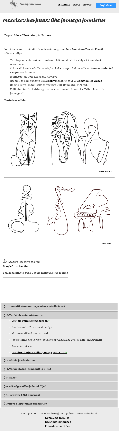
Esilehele (64, 4)
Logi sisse (106, 5)
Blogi (76, 4)
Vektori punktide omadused (30, 320)
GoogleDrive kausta (15, 266)
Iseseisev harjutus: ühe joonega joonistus (38, 352)
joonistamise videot (89, 80)
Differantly (48, 80)
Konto (87, 4)
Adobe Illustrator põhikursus (32, 35)
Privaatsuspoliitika (57, 426)
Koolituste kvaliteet (58, 417)
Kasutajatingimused (58, 421)
